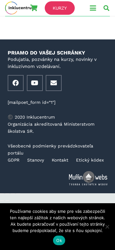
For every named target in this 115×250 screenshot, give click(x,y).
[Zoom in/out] (2, 193)
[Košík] (34, 8)
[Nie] (107, 226)
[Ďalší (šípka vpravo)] (7, 200)
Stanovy (35, 159)
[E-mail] (54, 83)
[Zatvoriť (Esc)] (18, 193)
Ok (59, 240)
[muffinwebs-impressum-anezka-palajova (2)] (57, 178)
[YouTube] (35, 83)
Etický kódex (90, 159)
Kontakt (60, 159)
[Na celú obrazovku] (7, 193)
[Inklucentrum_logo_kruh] (20, 8)
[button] (93, 8)
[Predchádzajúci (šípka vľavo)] (2, 200)
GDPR (13, 159)
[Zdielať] (13, 193)
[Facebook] (16, 83)
